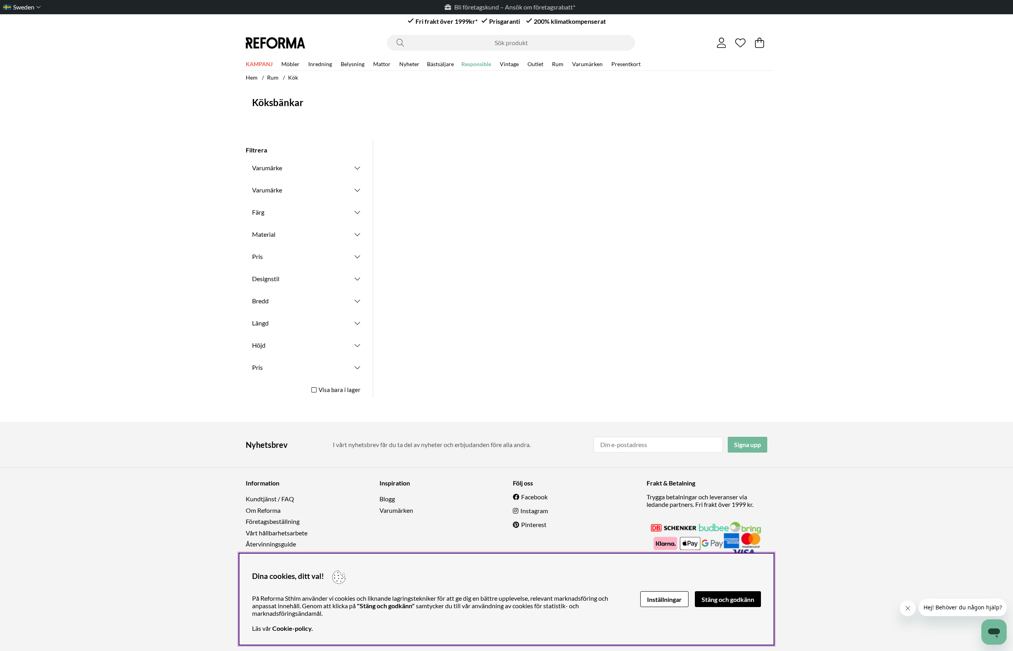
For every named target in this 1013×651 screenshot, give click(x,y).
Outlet (535, 64)
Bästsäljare (440, 64)
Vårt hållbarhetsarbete (276, 533)
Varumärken (587, 64)
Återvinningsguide (271, 544)
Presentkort (626, 64)
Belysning (352, 64)
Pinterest (533, 524)
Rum (557, 64)
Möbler (290, 64)
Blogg (387, 499)
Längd (260, 323)
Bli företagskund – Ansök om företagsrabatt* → (512, 7)
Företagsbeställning (273, 521)
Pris (257, 256)
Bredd (260, 301)
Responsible (476, 64)
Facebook (534, 497)
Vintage (509, 64)
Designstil (265, 278)
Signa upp (747, 444)
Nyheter (409, 64)
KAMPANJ (259, 64)
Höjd (259, 345)
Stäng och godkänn (728, 599)
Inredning (320, 64)
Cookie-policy (291, 628)
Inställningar (664, 599)
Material (263, 234)
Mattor (382, 64)
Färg (258, 212)
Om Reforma (263, 510)
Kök (293, 77)
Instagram (534, 510)
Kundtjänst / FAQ (270, 499)
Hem (252, 77)
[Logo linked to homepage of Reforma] (275, 43)
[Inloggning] (721, 42)
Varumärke (267, 167)
